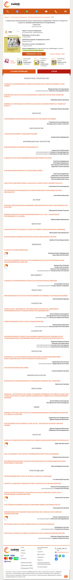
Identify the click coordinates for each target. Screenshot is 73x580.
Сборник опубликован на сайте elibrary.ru (33, 50)
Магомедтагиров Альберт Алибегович (58, 124)
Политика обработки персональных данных (44, 563)
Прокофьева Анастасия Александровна (57, 315)
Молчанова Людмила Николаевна (59, 317)
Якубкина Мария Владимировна (60, 219)
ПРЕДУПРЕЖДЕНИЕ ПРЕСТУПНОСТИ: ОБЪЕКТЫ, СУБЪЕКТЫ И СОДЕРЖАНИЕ (28, 476)
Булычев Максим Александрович (59, 314)
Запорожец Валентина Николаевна (59, 326)
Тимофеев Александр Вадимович (59, 152)
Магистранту (41, 554)
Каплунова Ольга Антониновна (60, 270)
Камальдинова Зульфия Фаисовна (59, 154)
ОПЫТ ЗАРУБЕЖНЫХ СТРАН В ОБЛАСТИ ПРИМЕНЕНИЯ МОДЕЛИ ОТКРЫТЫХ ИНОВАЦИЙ (31, 454)
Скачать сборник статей (57, 54)
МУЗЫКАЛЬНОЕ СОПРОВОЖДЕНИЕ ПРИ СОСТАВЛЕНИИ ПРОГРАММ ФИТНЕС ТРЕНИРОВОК (32, 381)
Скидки (23, 550)
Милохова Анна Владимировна (60, 518)
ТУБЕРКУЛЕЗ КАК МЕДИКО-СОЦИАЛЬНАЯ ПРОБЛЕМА (20, 134)
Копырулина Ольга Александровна (59, 186)
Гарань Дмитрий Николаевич (60, 255)
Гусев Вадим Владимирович (61, 163)
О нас (22, 547)
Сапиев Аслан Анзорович (61, 267)
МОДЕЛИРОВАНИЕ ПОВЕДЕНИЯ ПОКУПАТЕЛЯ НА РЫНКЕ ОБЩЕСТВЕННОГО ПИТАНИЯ (30, 236)
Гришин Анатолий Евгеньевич (60, 150)
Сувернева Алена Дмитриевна (60, 343)
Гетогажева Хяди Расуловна (61, 479)
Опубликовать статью (34, 54)
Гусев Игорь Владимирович (61, 161)
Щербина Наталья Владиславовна (59, 240)
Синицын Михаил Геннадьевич (60, 285)
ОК (66, 576)
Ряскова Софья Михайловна (61, 517)
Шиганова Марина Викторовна (60, 179)
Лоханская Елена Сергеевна (61, 508)
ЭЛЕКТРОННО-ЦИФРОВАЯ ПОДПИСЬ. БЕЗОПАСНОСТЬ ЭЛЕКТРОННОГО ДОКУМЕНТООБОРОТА (33, 183)
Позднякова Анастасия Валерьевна (59, 122)
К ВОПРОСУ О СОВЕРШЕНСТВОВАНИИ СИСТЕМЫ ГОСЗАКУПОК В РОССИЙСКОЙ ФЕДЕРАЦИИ (32, 483)
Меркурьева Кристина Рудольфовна (58, 89)
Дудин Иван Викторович (62, 443)
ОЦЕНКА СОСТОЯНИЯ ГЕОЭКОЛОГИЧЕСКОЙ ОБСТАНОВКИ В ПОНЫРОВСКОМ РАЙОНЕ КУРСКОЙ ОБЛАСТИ (36, 440)
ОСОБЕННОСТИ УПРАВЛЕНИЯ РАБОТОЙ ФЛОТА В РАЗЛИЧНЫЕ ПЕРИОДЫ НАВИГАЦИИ (30, 280)
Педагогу (40, 560)
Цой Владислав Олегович (61, 527)
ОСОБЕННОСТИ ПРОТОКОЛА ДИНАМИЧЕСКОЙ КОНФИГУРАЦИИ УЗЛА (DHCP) (28, 158)
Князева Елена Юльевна (62, 488)
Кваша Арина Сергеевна (62, 497)
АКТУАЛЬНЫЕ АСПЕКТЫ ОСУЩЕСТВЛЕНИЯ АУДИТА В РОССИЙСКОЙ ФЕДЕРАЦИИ (29, 524)
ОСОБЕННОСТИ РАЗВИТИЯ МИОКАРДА (16, 250)
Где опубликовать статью (42, 548)
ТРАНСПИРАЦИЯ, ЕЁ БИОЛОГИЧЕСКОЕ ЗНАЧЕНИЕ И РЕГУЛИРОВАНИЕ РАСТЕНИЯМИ (30, 119)
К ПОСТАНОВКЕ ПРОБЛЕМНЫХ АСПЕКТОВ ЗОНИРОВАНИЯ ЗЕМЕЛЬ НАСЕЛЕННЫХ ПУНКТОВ (32, 504)
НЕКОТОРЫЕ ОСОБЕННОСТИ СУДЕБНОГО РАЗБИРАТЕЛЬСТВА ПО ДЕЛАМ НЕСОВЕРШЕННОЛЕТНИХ (34, 533)
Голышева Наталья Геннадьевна (59, 345)
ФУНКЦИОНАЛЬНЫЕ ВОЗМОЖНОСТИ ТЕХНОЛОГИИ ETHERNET (23, 170)
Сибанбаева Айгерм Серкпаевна (59, 100)
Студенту (40, 551)
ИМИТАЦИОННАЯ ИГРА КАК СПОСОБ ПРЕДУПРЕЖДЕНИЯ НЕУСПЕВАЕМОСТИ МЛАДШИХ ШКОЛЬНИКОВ (36, 295)
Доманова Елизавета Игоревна (60, 341)
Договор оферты (42, 567)
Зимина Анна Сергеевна (62, 384)
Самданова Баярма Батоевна (60, 538)
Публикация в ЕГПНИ (27, 568)
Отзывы (23, 553)
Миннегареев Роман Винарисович (59, 232)
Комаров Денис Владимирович (60, 137)
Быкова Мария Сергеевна (61, 284)
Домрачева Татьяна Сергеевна (60, 166)
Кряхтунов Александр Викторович (59, 91)
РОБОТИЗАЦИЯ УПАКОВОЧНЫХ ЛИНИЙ (16, 367)
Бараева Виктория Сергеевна (60, 362)
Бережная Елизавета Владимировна (58, 253)
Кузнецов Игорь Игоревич (61, 265)
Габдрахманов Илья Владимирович (59, 417)
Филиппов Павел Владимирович (59, 269)
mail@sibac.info (62, 552)
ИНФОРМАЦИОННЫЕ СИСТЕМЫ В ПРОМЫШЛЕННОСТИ (21, 147)
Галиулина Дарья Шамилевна (60, 324)
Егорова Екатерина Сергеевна (60, 371)
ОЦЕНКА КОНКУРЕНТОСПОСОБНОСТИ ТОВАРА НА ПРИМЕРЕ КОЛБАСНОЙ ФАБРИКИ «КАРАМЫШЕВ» (34, 229)
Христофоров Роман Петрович (60, 164)
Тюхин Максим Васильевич (61, 195)
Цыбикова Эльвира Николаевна (60, 536)
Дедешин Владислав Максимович (59, 419)
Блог (22, 555)
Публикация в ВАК (26, 562)
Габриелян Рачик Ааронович (61, 457)
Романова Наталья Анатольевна (59, 177)
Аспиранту (40, 557)
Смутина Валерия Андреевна (61, 299)
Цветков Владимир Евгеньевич (60, 466)
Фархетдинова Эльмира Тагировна (59, 210)
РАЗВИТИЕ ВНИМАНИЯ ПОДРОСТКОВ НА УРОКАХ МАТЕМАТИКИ (23, 321)
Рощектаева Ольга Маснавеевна (59, 347)
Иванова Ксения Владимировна (60, 486)
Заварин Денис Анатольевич (61, 363)
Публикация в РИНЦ (26, 565)
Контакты (23, 558)
